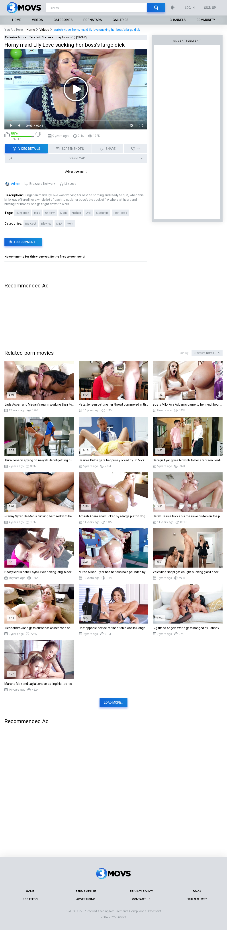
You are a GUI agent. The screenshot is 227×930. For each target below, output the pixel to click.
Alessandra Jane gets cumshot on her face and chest (39, 628)
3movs (121, 917)
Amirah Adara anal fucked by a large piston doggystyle (114, 516)
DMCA (197, 891)
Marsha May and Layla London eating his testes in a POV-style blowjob (39, 683)
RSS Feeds (30, 899)
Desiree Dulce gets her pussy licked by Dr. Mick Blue (114, 460)
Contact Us (141, 899)
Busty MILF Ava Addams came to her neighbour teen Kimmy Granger (188, 404)
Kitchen (76, 212)
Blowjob (46, 223)
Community (205, 20)
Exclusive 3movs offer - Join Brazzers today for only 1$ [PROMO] (46, 37)
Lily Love (70, 183)
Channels (178, 20)
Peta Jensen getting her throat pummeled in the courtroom (114, 404)
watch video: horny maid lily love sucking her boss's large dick (97, 29)
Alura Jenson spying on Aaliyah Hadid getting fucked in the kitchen (39, 460)
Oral (88, 212)
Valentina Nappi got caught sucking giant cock (186, 572)
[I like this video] (7, 136)
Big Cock (30, 223)
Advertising (85, 899)
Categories (63, 20)
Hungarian (22, 212)
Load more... (113, 702)
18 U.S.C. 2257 (197, 899)
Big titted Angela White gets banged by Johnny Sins (188, 628)
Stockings (102, 212)
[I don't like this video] (38, 136)
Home (16, 20)
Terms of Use (86, 891)
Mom (63, 212)
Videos (37, 20)
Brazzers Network (42, 183)
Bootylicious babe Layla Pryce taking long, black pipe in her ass (39, 572)
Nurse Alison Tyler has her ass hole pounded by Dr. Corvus (114, 572)
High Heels (120, 212)
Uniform (50, 212)
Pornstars (92, 20)
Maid (37, 212)
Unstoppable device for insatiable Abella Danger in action (114, 628)
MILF (59, 223)
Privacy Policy (141, 891)
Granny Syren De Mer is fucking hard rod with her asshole (39, 516)
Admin (15, 183)
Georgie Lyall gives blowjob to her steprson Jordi (187, 460)
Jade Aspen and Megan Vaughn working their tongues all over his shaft (39, 404)
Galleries (120, 20)
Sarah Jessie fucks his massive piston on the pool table (188, 516)
